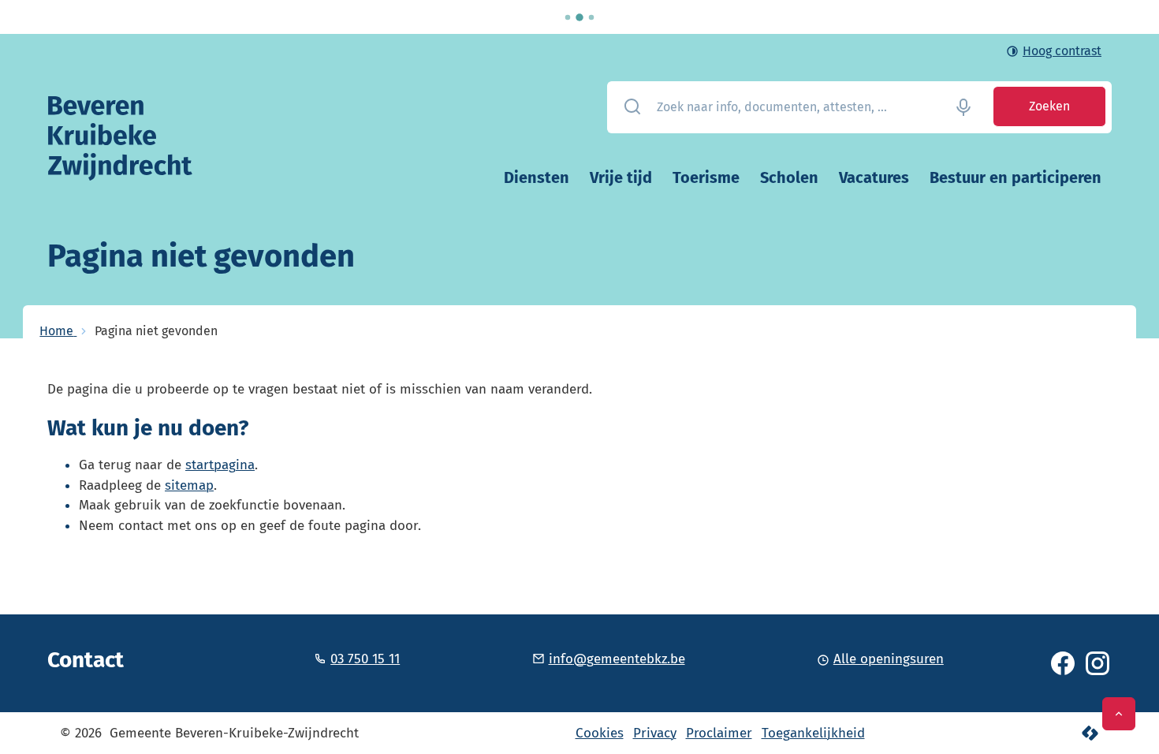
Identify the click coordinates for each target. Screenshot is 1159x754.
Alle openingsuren (888, 659)
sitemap (189, 485)
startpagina (220, 465)
